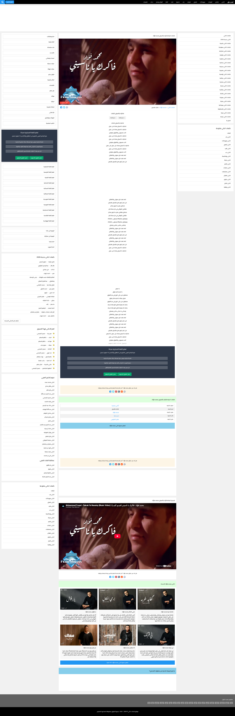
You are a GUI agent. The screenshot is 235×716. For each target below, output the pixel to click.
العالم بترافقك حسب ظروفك (46, 277)
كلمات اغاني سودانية (225, 105)
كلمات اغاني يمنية (225, 101)
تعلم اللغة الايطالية (49, 194)
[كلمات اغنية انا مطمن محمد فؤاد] (117, 635)
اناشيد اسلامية (50, 123)
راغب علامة (41, 360)
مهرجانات (202, 2)
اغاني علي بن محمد (49, 456)
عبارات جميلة (50, 64)
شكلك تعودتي (50, 296)
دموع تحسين (42, 262)
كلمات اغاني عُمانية (225, 63)
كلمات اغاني (231, 2)
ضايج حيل (51, 289)
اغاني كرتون (227, 179)
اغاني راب (228, 137)
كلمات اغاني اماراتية (225, 51)
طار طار (52, 265)
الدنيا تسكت (51, 308)
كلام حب (52, 53)
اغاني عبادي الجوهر (49, 413)
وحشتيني (51, 281)
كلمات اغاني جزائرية (225, 90)
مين (53, 273)
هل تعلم (52, 91)
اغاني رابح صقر (50, 390)
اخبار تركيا (51, 242)
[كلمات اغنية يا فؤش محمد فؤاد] (78, 599)
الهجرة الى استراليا (49, 236)
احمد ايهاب (47, 273)
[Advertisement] (117, 18)
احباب (50, 337)
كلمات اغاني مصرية (225, 82)
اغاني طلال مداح (49, 386)
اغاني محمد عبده (49, 382)
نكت (172, 2)
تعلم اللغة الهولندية (48, 221)
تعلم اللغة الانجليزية (49, 167)
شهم (45, 292)
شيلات (189, 2)
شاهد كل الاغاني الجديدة (11, 321)
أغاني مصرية (65, 103)
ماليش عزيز (51, 316)
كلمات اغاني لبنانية (225, 94)
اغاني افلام (227, 164)
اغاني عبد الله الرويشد (48, 409)
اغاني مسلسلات (226, 171)
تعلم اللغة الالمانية (49, 183)
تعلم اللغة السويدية (48, 199)
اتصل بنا (228, 121)
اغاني (223, 2)
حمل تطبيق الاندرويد (124, 374)
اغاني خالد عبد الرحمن (48, 405)
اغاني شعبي (227, 144)
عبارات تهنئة (51, 69)
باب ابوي (49, 353)
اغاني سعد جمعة (49, 452)
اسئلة (52, 102)
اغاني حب (228, 152)
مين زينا (49, 333)
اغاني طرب (228, 148)
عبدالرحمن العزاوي (43, 265)
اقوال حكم (51, 74)
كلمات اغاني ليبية (226, 113)
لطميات (145, 2)
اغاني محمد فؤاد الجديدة (168, 584)
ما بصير (52, 304)
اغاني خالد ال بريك (49, 429)
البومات (210, 2)
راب (183, 2)
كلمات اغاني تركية (225, 117)
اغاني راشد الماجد (49, 402)
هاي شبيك (51, 262)
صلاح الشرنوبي (115, 419)
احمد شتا (116, 416)
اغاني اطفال (227, 175)
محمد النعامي (41, 285)
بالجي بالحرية (47, 364)
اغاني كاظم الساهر (49, 473)
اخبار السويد (51, 247)
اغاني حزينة (227, 160)
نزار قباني (51, 112)
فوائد (52, 96)
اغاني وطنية (227, 187)
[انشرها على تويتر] (64, 107)
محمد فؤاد (163, 107)
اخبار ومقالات (50, 36)
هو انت (49, 341)
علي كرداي (46, 269)
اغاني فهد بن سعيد (49, 448)
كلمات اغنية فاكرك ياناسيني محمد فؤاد (164, 36)
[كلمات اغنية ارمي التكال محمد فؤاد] (117, 599)
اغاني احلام (51, 421)
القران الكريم (10, 2)
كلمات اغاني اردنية (225, 86)
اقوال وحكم (159, 2)
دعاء (151, 2)
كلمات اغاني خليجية (225, 43)
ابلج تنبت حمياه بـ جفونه (47, 312)
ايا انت (52, 269)
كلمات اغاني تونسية (225, 74)
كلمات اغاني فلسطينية (224, 109)
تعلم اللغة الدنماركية (48, 210)
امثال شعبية (50, 80)
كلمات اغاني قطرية (225, 59)
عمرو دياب (43, 345)
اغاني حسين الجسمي (48, 398)
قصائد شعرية (50, 107)
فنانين (217, 2)
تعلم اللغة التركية (49, 178)
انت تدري (51, 292)
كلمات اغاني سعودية (225, 47)
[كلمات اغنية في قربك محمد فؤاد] (156, 635)
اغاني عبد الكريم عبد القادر (47, 425)
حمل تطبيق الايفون (110, 374)
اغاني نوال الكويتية (49, 432)
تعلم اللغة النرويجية (49, 205)
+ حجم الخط (121, 118)
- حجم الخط (113, 118)
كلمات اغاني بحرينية (225, 67)
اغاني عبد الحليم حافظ (48, 477)
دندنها (178, 2)
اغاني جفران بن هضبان (48, 444)
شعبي (195, 2)
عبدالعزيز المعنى (42, 281)
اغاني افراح (227, 183)
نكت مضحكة (50, 47)
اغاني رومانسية (226, 156)
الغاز (167, 2)
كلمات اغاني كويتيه (225, 55)
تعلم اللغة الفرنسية (49, 172)
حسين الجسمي (41, 333)
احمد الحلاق (44, 289)
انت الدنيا (49, 360)
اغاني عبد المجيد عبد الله (47, 394)
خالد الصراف (46, 300)
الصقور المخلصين (46, 368)
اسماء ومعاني (50, 58)
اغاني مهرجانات (226, 141)
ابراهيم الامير (42, 308)
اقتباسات (51, 85)
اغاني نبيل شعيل (49, 436)
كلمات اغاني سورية (225, 97)
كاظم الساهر (42, 337)
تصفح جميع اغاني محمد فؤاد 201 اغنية (117, 662)
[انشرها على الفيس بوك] (61, 107)
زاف (47, 304)
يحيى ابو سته (33, 277)
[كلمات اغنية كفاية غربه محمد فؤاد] (156, 599)
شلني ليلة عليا (50, 285)
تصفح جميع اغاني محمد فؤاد (117, 425)
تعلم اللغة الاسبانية (49, 188)
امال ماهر (39, 364)
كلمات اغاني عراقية (225, 78)
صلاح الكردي (40, 296)
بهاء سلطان (40, 357)
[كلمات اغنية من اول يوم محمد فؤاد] (78, 635)
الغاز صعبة (51, 42)
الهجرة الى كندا (50, 231)
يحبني (52, 300)
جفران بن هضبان (34, 312)
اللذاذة (49, 349)
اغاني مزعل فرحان (49, 417)
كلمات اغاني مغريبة (225, 70)
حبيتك (49, 345)
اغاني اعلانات (227, 168)
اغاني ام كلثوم (50, 465)
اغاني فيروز (51, 469)
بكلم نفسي (48, 357)
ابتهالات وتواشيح (49, 118)
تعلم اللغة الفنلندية (49, 215)
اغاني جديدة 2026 (225, 40)
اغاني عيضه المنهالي (48, 440)
